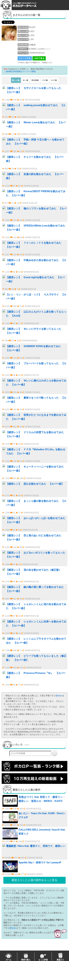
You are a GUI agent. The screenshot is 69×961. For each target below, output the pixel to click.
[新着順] (9, 71)
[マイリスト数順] (29, 71)
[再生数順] (17, 71)
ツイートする (25, 58)
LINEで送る (39, 58)
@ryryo (59, 695)
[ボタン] (54, 753)
